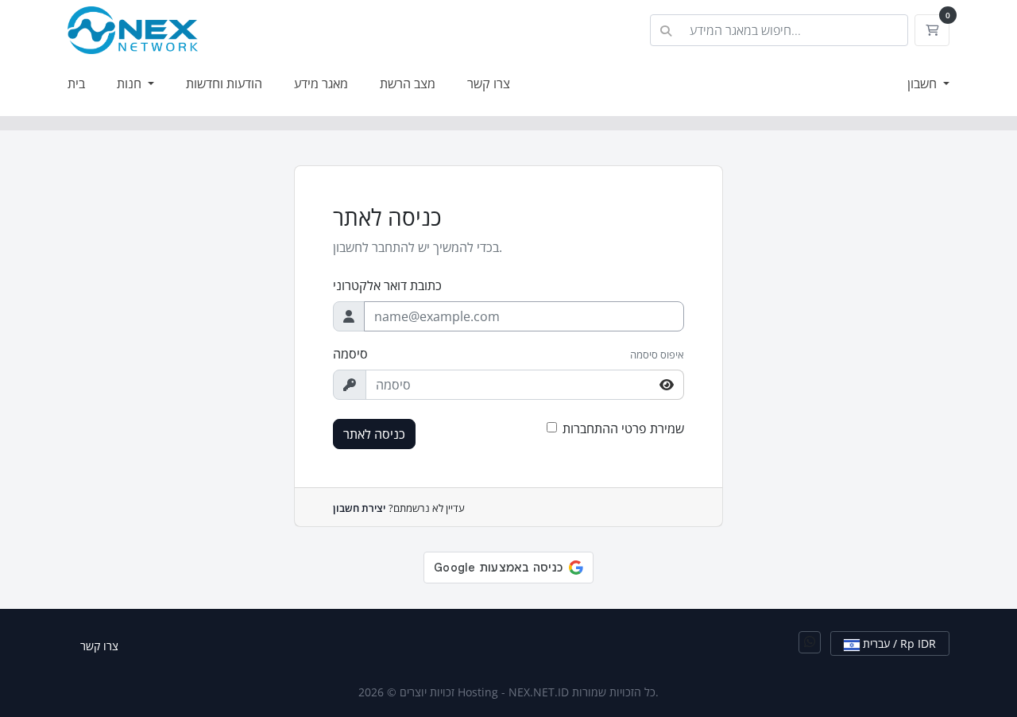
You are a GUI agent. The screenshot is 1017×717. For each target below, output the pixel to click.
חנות (131, 83)
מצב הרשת (407, 83)
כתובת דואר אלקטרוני (387, 285)
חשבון (923, 83)
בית (76, 83)
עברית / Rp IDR (898, 643)
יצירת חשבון (359, 508)
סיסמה (350, 353)
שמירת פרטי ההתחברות (623, 428)
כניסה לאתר (374, 434)
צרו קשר (488, 83)
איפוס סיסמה (657, 354)
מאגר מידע (321, 83)
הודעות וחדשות (224, 83)
